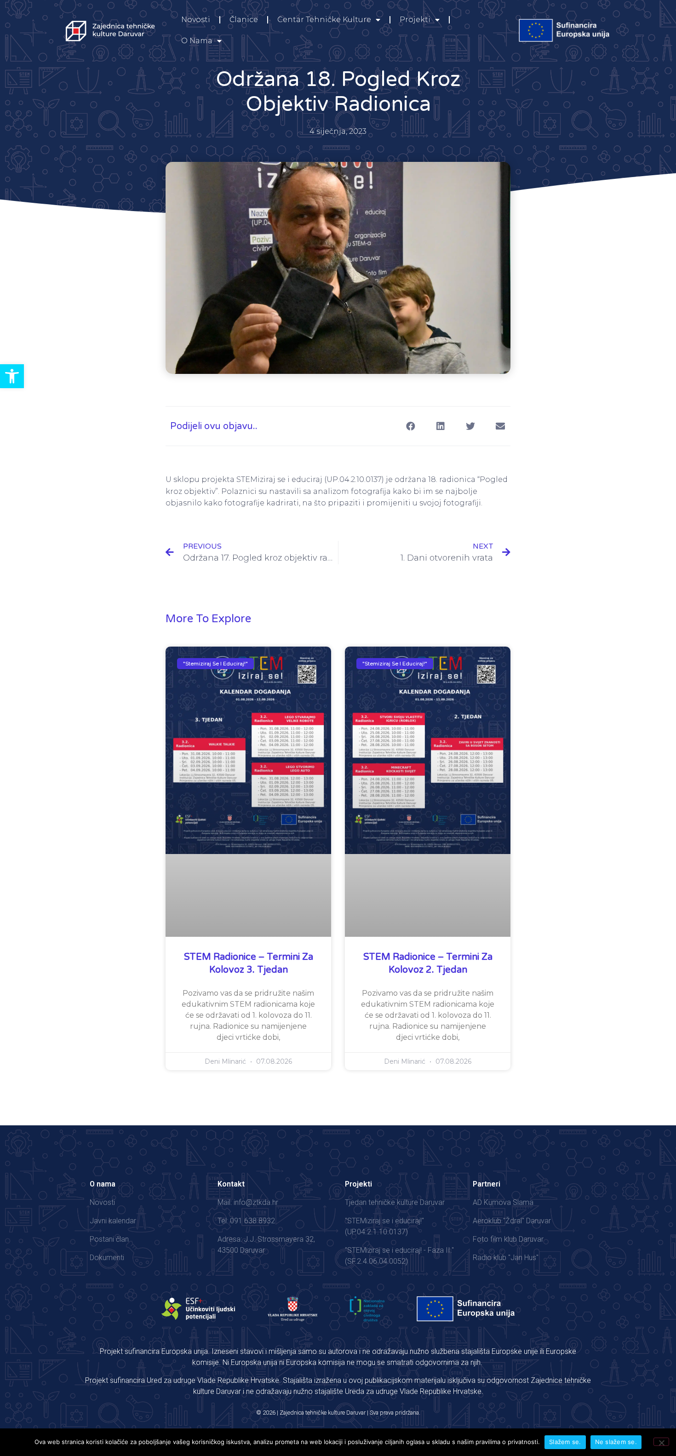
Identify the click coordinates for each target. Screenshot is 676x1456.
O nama (196, 40)
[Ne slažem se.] (661, 1442)
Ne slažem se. (616, 1441)
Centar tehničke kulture (324, 19)
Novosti (195, 19)
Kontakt (231, 1184)
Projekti (415, 19)
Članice (243, 19)
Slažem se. (565, 1441)
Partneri (486, 1184)
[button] (12, 376)
